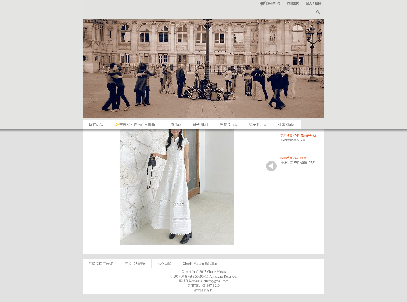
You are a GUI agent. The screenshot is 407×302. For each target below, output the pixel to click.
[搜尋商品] (318, 11)
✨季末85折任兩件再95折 (135, 124)
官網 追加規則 (135, 263)
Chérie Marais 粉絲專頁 (200, 263)
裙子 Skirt (200, 124)
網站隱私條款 (203, 290)
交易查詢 (293, 3)
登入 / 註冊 (313, 3)
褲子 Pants (257, 124)
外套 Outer (286, 124)
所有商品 (96, 124)
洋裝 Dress (228, 124)
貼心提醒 (164, 263)
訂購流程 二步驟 (101, 263)
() (273, 3)
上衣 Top (174, 124)
